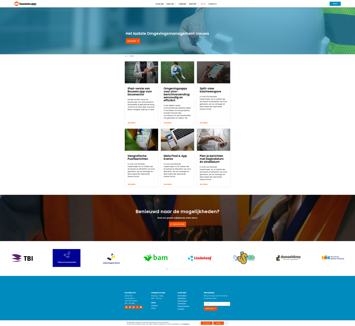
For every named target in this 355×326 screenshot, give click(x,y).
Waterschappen (182, 301)
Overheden (181, 309)
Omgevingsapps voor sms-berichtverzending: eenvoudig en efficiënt (177, 94)
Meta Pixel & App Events (175, 157)
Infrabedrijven (182, 298)
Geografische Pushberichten (138, 157)
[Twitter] (133, 307)
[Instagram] (137, 307)
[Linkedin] (126, 307)
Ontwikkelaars (182, 304)
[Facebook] (130, 307)
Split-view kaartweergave (210, 89)
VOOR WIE (159, 4)
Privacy (153, 308)
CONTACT (212, 4)
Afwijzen (218, 323)
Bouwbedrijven (182, 296)
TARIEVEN (182, 4)
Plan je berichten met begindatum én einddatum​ (212, 159)
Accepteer (206, 323)
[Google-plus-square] (140, 307)
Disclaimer (154, 306)
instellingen (186, 324)
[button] (3, 258)
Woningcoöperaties (183, 306)
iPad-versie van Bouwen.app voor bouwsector (140, 91)
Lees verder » (132, 122)
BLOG (203, 4)
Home (126, 56)
